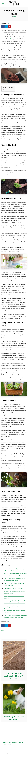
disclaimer (10, 38)
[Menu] (3, 3)
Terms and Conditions (17, 742)
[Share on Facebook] (3, 26)
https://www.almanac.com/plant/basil (13, 588)
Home (2, 631)
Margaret (14, 16)
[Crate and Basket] (14, 3)
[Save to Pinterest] (9, 26)
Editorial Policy (7, 744)
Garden (2, 630)
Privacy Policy (6, 742)
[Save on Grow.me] (12, 26)
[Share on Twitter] (6, 26)
